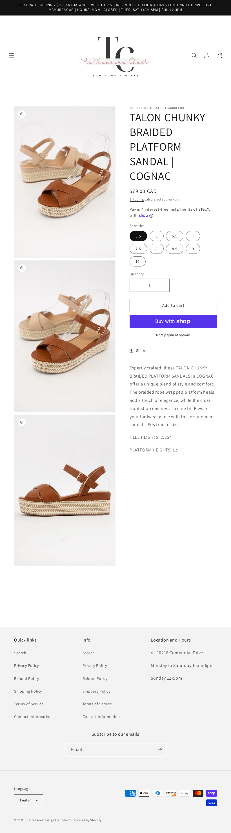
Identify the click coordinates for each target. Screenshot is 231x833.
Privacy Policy (26, 665)
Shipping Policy (28, 691)
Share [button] (141, 350)
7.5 (138, 248)
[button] (12, 55)
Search (20, 652)
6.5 (174, 236)
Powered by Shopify (87, 820)
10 (138, 261)
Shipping (137, 199)
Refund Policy (26, 678)
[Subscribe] (160, 749)
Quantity (137, 274)
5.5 (138, 236)
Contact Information (33, 716)
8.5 (174, 248)
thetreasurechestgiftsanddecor (49, 820)
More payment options (173, 335)
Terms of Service (29, 703)
